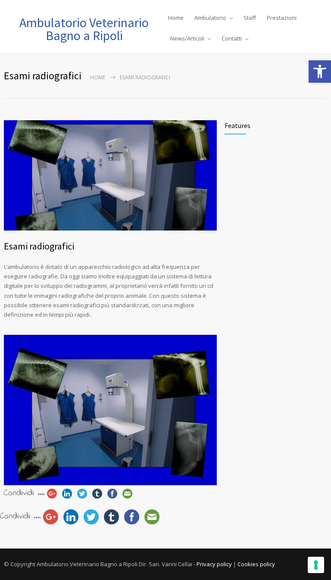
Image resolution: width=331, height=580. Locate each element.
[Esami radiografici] (110, 175)
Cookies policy (256, 564)
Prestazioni (282, 18)
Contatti (232, 38)
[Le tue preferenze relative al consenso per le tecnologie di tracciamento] (316, 565)
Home (176, 18)
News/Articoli (187, 38)
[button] (320, 71)
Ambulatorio (210, 18)
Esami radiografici (39, 246)
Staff (250, 18)
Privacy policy (214, 564)
